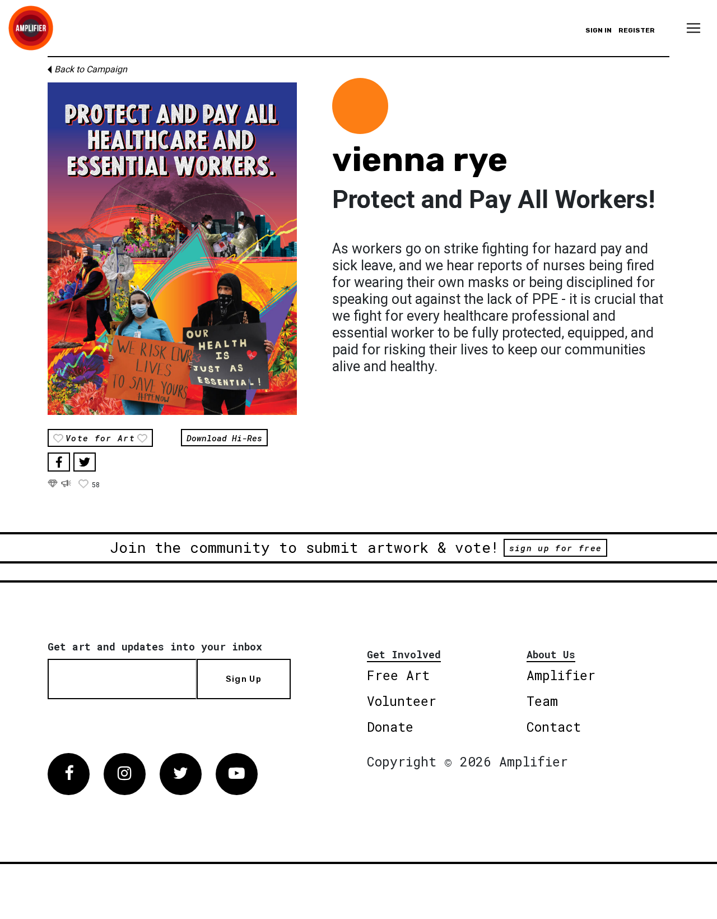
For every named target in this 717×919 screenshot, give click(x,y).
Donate (390, 726)
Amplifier (561, 675)
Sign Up (244, 679)
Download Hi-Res (224, 437)
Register (636, 30)
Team (542, 700)
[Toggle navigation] (693, 28)
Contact (554, 726)
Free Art (398, 675)
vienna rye (420, 159)
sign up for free (555, 547)
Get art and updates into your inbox (155, 646)
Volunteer (401, 700)
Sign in (598, 30)
